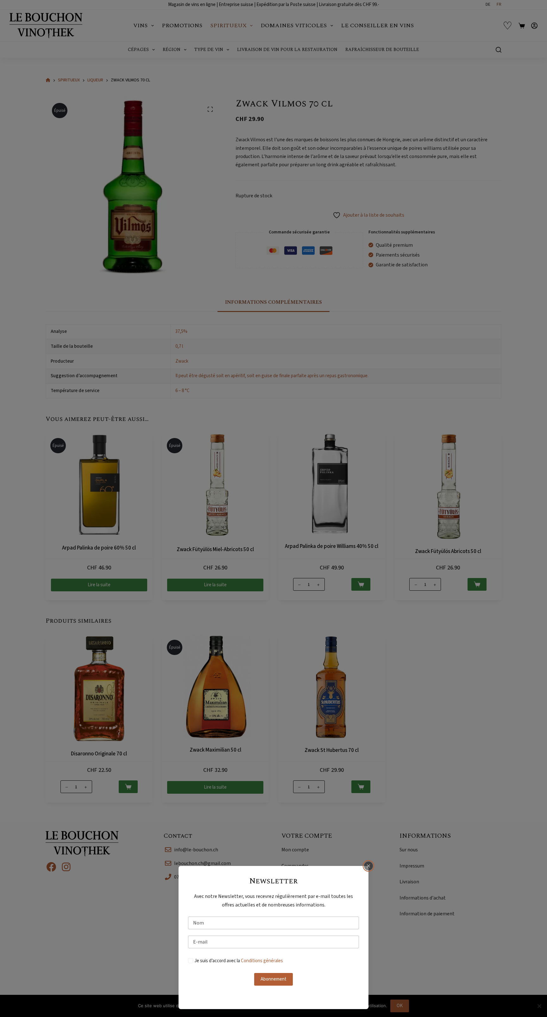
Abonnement (273, 979)
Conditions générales (262, 960)
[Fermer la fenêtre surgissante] (368, 865)
